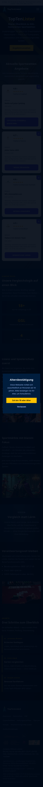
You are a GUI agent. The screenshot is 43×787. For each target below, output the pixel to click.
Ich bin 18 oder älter (21, 400)
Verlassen (21, 406)
